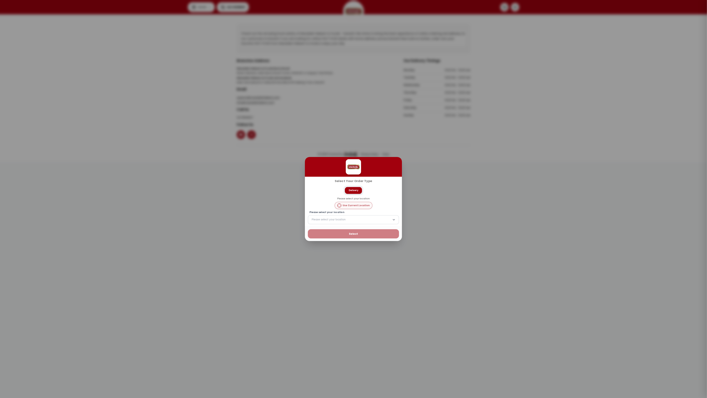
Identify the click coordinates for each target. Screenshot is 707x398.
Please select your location (326, 212)
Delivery (353, 190)
